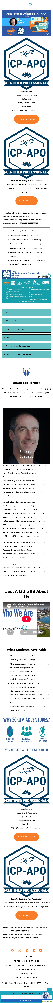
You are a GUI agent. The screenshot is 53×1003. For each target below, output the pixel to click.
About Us (26, 957)
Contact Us (26, 201)
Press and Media (26, 978)
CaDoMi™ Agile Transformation (26, 965)
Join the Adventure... (26, 993)
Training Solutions (27, 961)
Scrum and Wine (26, 969)
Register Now (26, 119)
